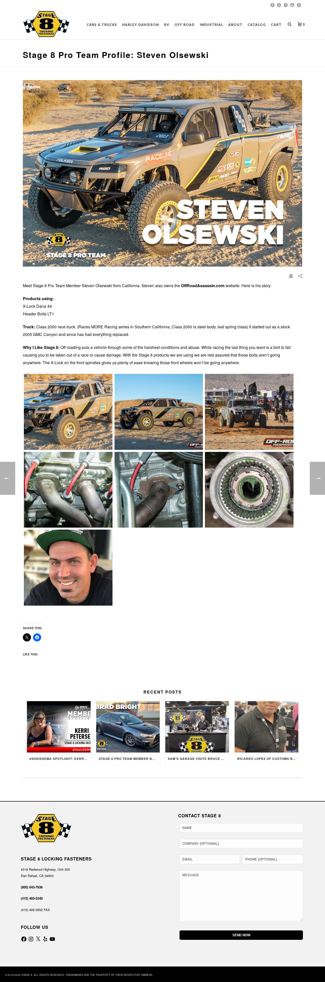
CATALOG (257, 25)
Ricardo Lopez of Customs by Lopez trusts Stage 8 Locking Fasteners (267, 758)
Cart (276, 25)
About (235, 25)
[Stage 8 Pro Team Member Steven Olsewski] (68, 412)
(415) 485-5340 (32, 898)
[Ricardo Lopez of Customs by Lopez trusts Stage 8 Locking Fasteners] (266, 726)
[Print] (291, 275)
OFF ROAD (184, 25)
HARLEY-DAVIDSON (140, 25)
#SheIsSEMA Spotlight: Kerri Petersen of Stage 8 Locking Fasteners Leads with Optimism (60, 758)
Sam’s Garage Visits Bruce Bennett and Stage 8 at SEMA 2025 (198, 758)
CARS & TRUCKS (102, 25)
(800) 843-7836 (32, 887)
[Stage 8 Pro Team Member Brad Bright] (128, 726)
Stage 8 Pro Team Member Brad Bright (129, 758)
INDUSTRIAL (211, 25)
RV (166, 25)
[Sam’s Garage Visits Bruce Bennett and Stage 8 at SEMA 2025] (197, 726)
